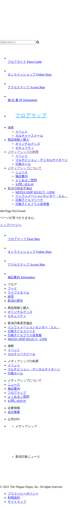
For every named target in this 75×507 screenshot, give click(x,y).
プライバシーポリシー (23, 493)
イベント (21, 131)
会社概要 (14, 412)
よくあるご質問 (26, 180)
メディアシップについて (25, 168)
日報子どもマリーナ (29, 200)
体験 (11, 127)
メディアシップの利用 (23, 151)
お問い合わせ (24, 184)
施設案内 (21, 176)
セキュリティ (24, 147)
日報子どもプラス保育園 (32, 204)
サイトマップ (17, 501)
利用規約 (14, 497)
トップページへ (11, 225)
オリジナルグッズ (27, 143)
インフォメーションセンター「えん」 (41, 196)
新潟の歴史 (15, 300)
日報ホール (23, 164)
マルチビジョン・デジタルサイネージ (41, 160)
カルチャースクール (29, 135)
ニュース (21, 172)
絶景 (11, 296)
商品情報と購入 (18, 139)
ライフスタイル (18, 292)
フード (12, 288)
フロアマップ (31, 115)
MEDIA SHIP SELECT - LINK (35, 192)
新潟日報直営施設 (20, 188)
